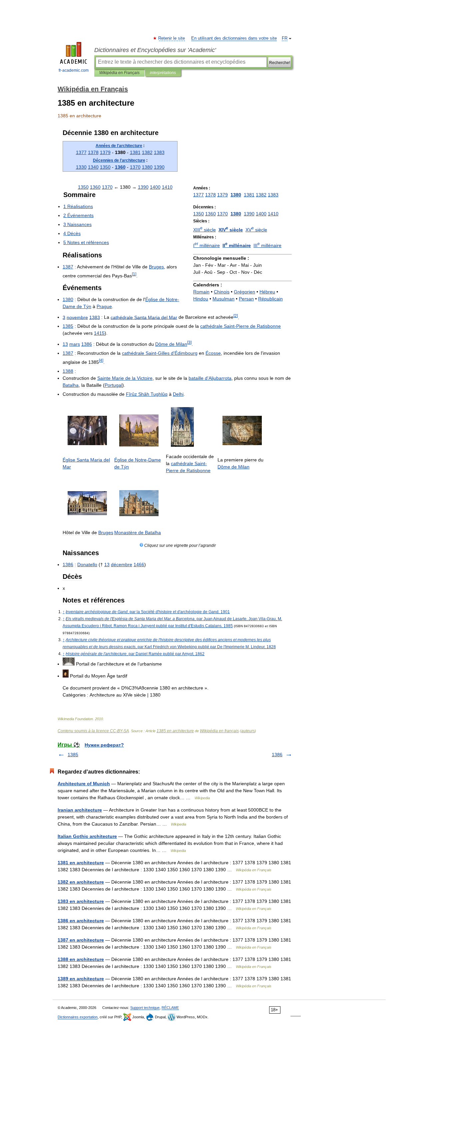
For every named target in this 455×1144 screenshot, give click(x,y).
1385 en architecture (175, 731)
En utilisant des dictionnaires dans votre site (234, 38)
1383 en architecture (81, 901)
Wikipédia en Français (119, 72)
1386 (277, 754)
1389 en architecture (81, 978)
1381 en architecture (81, 862)
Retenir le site (172, 38)
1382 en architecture (81, 882)
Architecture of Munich (84, 783)
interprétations (163, 72)
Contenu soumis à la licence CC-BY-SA (93, 731)
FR (284, 38)
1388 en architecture (81, 959)
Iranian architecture (80, 810)
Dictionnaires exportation (78, 1017)
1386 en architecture (81, 920)
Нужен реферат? (104, 745)
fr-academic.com (74, 70)
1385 (73, 754)
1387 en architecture (81, 940)
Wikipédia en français (219, 731)
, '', (148, 612)
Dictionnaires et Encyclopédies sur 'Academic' (155, 50)
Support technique (145, 1008)
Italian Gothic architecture (87, 836)
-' (160, 353)
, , (135, 654)
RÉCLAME (170, 1008)
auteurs (248, 731)
